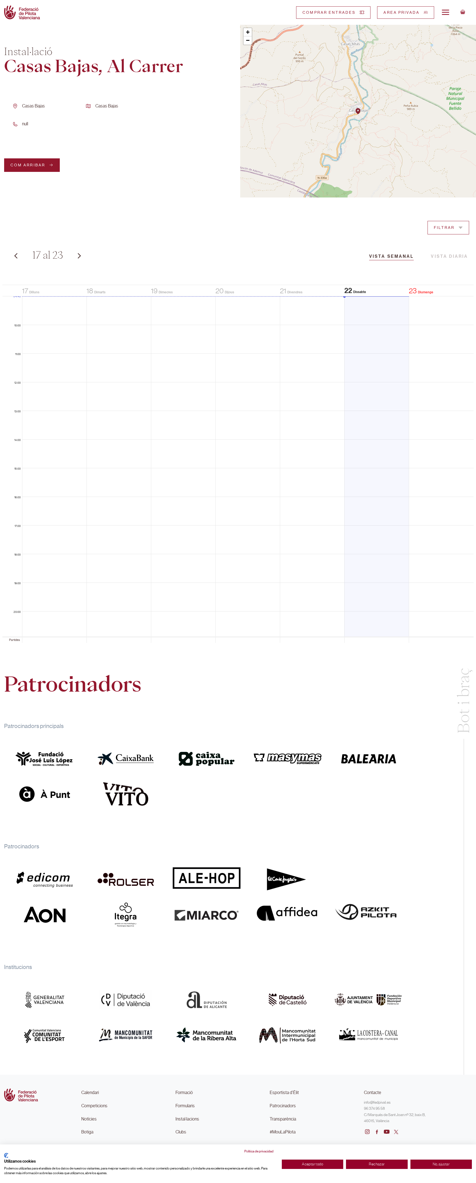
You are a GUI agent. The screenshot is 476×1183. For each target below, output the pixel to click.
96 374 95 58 (374, 1108)
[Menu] (445, 12)
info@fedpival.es (377, 1102)
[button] (358, 111)
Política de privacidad (259, 1151)
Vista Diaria (449, 256)
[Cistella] (462, 12)
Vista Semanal (391, 256)
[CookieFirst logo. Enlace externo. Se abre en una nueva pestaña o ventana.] (6, 1155)
